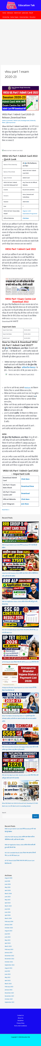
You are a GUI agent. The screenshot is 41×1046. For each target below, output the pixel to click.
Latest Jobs (25, 13)
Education (32, 17)
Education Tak (26, 5)
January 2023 (8, 952)
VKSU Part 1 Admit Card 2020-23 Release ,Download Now (18, 116)
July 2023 (7, 934)
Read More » (5, 510)
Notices (27, 387)
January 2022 (8, 990)
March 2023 (8, 946)
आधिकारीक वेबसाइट (29, 367)
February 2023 (9, 949)
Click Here (25, 479)
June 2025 (8, 897)
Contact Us (20, 1015)
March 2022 (8, 984)
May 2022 (7, 977)
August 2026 (8, 878)
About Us (20, 1018)
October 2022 (9, 962)
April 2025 (8, 903)
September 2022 (9, 965)
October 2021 (9, 999)
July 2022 (7, 971)
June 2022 (8, 974)
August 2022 (8, 968)
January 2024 (8, 925)
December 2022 (9, 956)
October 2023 (9, 928)
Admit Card (17, 13)
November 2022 (9, 959)
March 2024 (8, 918)
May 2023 (7, 940)
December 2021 (9, 993)
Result (31, 13)
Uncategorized (25, 120)
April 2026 (8, 890)
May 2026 (7, 887)
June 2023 (8, 937)
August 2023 (8, 931)
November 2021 (9, 996)
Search (4, 813)
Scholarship (5, 17)
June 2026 (8, 884)
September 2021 (9, 1002)
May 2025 (7, 900)
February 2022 (9, 987)
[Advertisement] (20, 41)
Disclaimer (21, 1020)
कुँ (25, 163)
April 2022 (8, 980)
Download (25, 493)
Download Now (27, 486)
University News (24, 17)
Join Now (25, 503)
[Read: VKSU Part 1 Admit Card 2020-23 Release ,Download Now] (20, 98)
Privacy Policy (20, 1023)
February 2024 (9, 921)
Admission (10, 13)
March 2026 (8, 893)
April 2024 (8, 915)
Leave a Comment (7, 120)
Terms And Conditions (20, 1026)
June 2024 (8, 912)
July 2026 (7, 881)
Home (4, 13)
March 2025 (8, 906)
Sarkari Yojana (14, 17)
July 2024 (7, 909)
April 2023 (8, 943)
